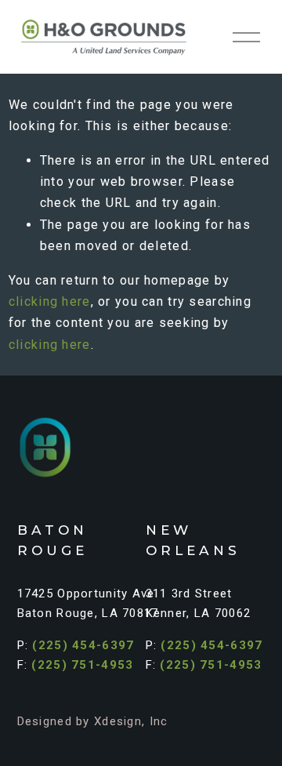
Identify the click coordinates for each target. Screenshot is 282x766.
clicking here (50, 301)
